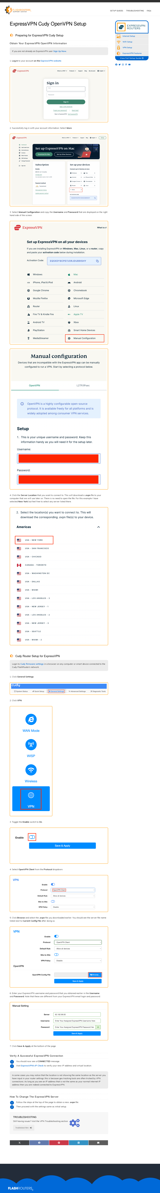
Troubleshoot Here (22, 1128)
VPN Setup (127, 47)
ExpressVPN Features (132, 53)
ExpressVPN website (51, 60)
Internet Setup (129, 36)
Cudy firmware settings (32, 664)
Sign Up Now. (60, 51)
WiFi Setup (127, 42)
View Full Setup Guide (131, 58)
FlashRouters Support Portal (19, 10)
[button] (154, 9)
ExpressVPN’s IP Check (32, 1065)
